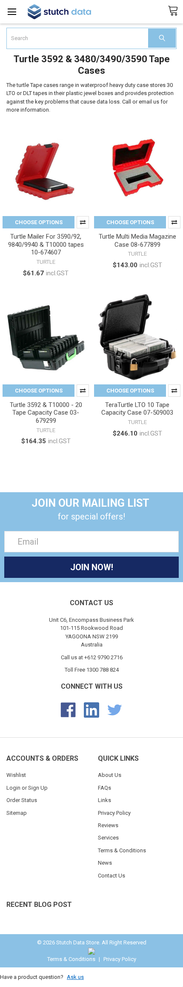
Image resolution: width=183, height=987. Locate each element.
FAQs (104, 788)
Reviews (108, 825)
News (105, 863)
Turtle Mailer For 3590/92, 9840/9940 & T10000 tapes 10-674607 (46, 245)
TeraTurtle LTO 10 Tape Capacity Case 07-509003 (137, 409)
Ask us (75, 977)
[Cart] (175, 11)
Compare (83, 222)
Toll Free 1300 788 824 (92, 670)
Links (104, 800)
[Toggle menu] (11, 11)
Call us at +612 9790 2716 (92, 657)
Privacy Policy (114, 813)
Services (108, 837)
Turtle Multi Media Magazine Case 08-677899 (137, 240)
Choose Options (39, 222)
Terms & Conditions (122, 850)
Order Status (21, 800)
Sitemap (16, 813)
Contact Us (111, 875)
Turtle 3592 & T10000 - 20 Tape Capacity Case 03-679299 (46, 413)
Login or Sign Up (27, 788)
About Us (109, 775)
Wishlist (16, 775)
